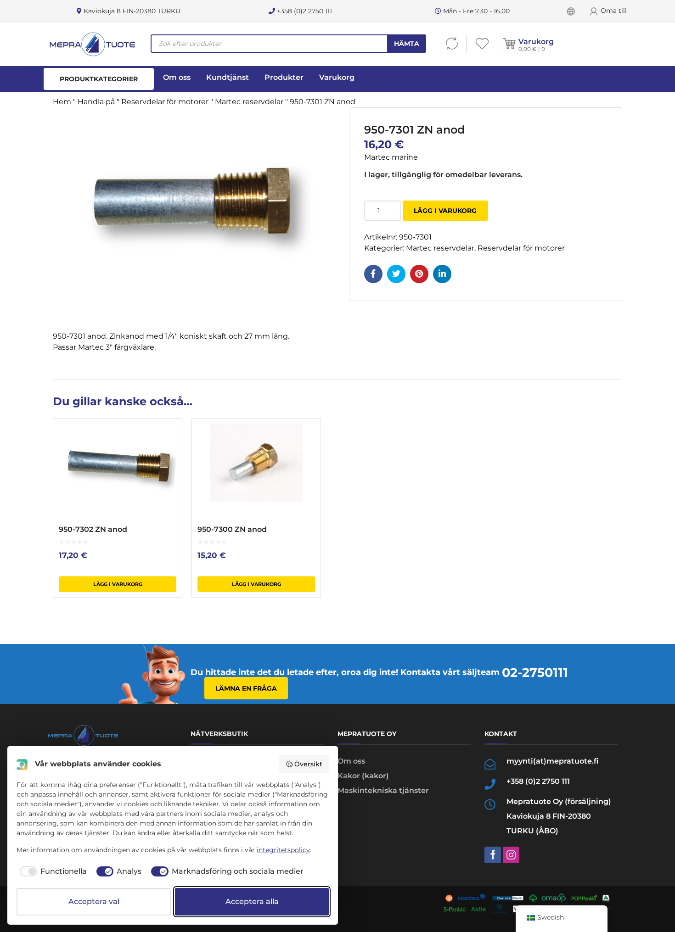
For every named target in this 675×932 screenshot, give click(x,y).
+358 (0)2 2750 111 (303, 11)
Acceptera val (93, 901)
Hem (62, 101)
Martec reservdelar (249, 101)
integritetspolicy (283, 850)
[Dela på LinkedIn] (442, 274)
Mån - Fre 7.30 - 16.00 (475, 11)
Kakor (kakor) (363, 775)
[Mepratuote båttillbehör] (92, 44)
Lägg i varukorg (445, 210)
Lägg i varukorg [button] (117, 584)
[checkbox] (52, 871)
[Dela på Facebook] (373, 274)
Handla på (96, 101)
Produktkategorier (99, 79)
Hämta (406, 43)
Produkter (284, 77)
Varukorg (536, 41)
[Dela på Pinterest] (419, 274)
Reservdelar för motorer (164, 101)
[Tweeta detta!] (396, 274)
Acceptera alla (252, 901)
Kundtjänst (227, 77)
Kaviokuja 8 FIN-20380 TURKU (131, 11)
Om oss (177, 77)
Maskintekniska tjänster (383, 790)
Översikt (308, 764)
